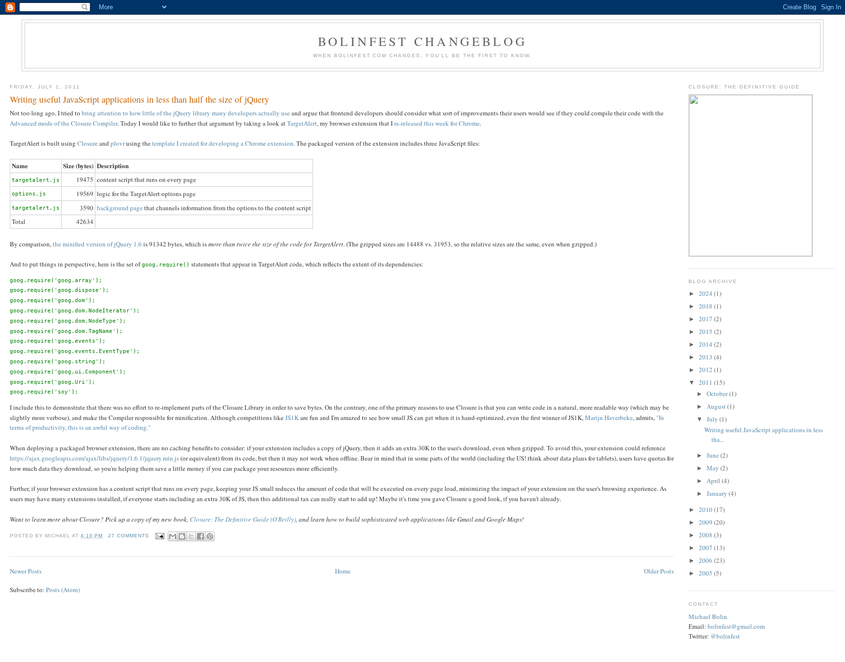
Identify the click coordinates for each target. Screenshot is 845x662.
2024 (706, 293)
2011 (706, 382)
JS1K (292, 417)
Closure (87, 143)
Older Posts (659, 571)
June (713, 455)
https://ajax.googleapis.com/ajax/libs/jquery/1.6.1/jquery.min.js (94, 458)
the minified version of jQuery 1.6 (97, 244)
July (713, 419)
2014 (706, 344)
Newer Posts (26, 571)
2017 (706, 318)
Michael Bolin (708, 616)
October (718, 393)
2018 (706, 306)
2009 (706, 522)
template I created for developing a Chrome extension (222, 143)
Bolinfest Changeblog (422, 41)
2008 (706, 534)
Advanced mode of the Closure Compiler (63, 123)
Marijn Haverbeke (609, 417)
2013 (706, 357)
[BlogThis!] (182, 536)
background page (120, 207)
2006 (706, 560)
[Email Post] (159, 535)
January (718, 493)
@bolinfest (725, 636)
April (714, 480)
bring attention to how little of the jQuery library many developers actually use (186, 113)
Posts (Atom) (63, 589)
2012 (706, 369)
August (717, 406)
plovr (118, 143)
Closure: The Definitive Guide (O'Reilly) (243, 519)
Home (343, 571)
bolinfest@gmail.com (736, 626)
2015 (706, 331)
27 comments (128, 535)
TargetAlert (302, 123)
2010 (706, 509)
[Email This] (173, 536)
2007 (706, 547)
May (713, 467)
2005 (706, 573)
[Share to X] (191, 536)
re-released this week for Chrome (437, 123)
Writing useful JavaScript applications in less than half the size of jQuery (139, 99)
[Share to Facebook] (200, 536)
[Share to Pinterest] (210, 536)
